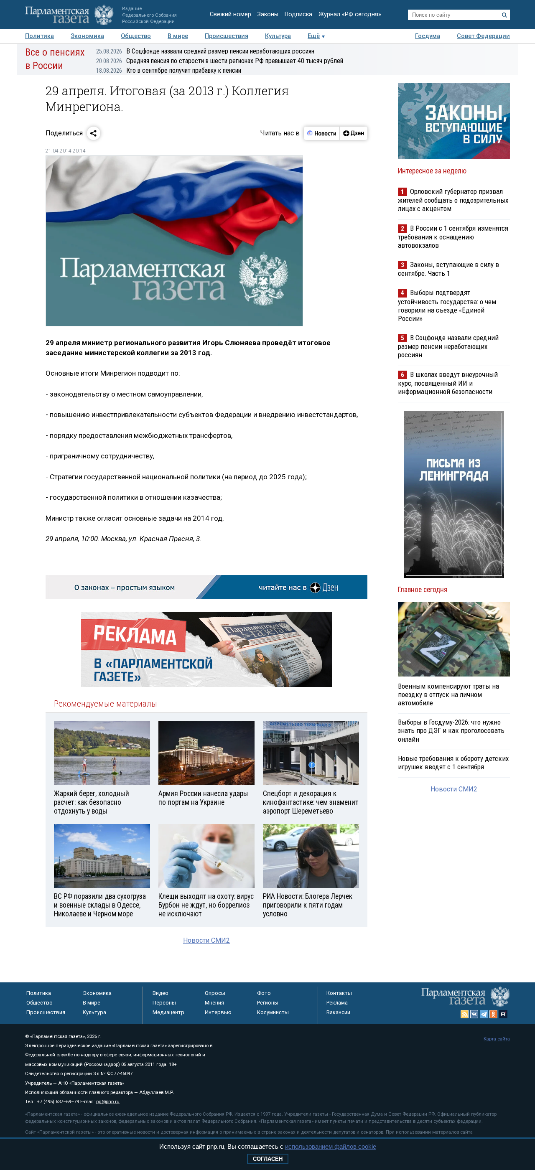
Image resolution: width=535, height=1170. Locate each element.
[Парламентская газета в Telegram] (484, 1014)
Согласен (268, 1159)
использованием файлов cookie (330, 1146)
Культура (278, 36)
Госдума (427, 36)
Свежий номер (230, 14)
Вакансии (338, 1012)
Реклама (337, 1003)
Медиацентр (168, 1012)
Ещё (314, 36)
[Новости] (322, 133)
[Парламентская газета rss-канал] (465, 1014)
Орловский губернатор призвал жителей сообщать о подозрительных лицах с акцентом (453, 200)
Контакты (339, 993)
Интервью (218, 1012)
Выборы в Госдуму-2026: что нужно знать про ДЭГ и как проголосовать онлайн (451, 730)
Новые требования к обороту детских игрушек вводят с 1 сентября (453, 762)
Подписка (298, 14)
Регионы (267, 1003)
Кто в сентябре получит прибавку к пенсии (168, 70)
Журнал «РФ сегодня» (349, 14)
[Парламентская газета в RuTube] (503, 1014)
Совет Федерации (483, 36)
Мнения (214, 1003)
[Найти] (504, 15)
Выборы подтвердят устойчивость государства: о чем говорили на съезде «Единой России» (447, 305)
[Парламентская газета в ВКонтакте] (474, 1014)
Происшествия (226, 36)
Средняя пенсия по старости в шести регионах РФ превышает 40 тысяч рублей (219, 61)
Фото (264, 993)
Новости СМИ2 (206, 940)
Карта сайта (497, 1039)
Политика (39, 36)
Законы (267, 14)
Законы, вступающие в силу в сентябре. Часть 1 (448, 268)
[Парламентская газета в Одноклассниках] (493, 1014)
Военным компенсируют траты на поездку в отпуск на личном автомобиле (448, 694)
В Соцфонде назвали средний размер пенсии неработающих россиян (205, 51)
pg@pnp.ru (108, 1101)
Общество (136, 36)
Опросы (215, 993)
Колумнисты (273, 1012)
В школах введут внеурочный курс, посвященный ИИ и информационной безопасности (448, 383)
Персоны (164, 1003)
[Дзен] (353, 133)
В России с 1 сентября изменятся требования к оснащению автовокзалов (453, 236)
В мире (178, 36)
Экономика (87, 36)
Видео (160, 993)
